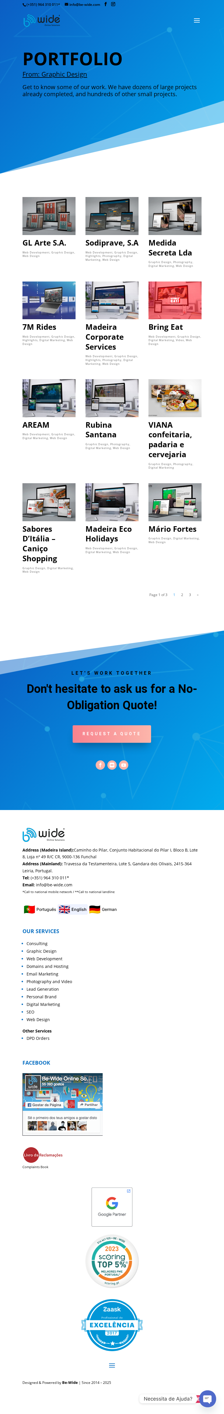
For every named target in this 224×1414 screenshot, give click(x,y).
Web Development (36, 252)
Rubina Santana (101, 429)
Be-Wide (70, 1382)
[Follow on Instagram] (198, 1399)
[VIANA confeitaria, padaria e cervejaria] (175, 398)
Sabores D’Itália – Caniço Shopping (39, 544)
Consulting (37, 943)
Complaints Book (35, 1167)
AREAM (36, 424)
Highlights (93, 256)
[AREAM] (49, 398)
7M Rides (39, 327)
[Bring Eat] (175, 300)
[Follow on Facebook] (100, 765)
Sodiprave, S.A (112, 242)
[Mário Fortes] (175, 502)
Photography (112, 256)
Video (180, 340)
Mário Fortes (172, 529)
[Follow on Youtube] (123, 765)
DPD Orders (38, 1038)
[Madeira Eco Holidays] (112, 502)
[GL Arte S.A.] (49, 216)
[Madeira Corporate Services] (112, 300)
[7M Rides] (49, 300)
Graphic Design (62, 252)
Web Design (31, 256)
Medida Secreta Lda (170, 247)
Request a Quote (112, 733)
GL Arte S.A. (44, 242)
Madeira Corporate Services (104, 337)
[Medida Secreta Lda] (175, 216)
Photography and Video (49, 981)
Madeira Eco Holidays (108, 534)
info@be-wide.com (54, 885)
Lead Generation (43, 989)
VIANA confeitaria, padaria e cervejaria (170, 439)
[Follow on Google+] (112, 765)
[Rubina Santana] (112, 398)
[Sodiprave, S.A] (112, 216)
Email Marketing (42, 974)
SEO (30, 1012)
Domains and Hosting (48, 966)
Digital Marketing (161, 266)
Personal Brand (42, 996)
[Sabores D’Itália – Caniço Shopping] (49, 502)
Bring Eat (165, 327)
